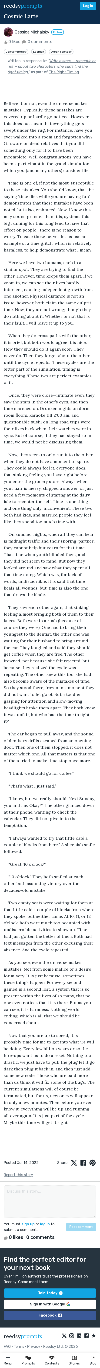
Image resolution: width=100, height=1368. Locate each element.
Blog (93, 1363)
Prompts (28, 1363)
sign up (28, 1224)
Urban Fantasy (61, 51)
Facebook (48, 1315)
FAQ (7, 1346)
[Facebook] (86, 1336)
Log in (88, 6)
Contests (52, 1363)
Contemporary (16, 51)
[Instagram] (71, 1336)
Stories (74, 1363)
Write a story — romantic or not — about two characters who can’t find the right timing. (52, 66)
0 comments (39, 41)
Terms (19, 1346)
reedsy (23, 6)
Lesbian (38, 51)
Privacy (33, 1346)
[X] (64, 1336)
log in (45, 1224)
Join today (47, 1293)
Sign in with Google (47, 1304)
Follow (57, 32)
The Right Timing (64, 72)
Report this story (18, 1175)
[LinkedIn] (79, 1336)
